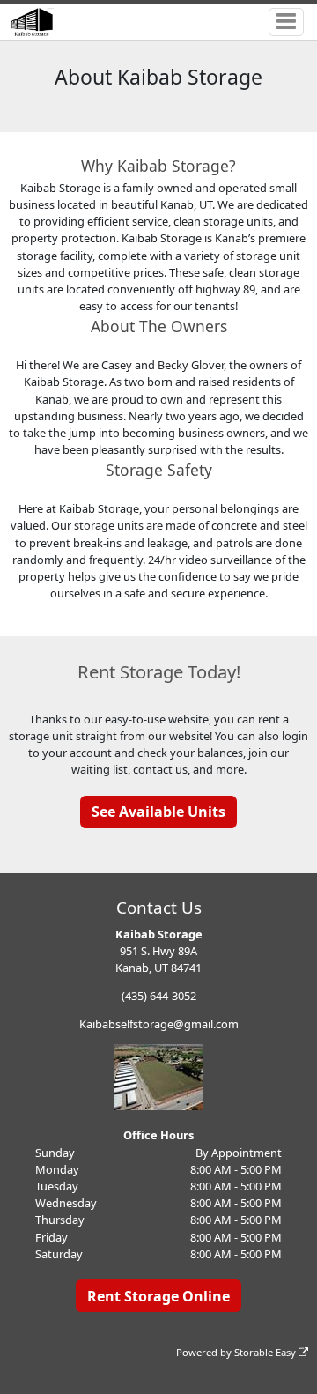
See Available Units (158, 811)
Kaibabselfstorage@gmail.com (159, 1024)
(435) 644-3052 (159, 996)
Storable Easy (266, 1352)
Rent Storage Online (158, 1296)
